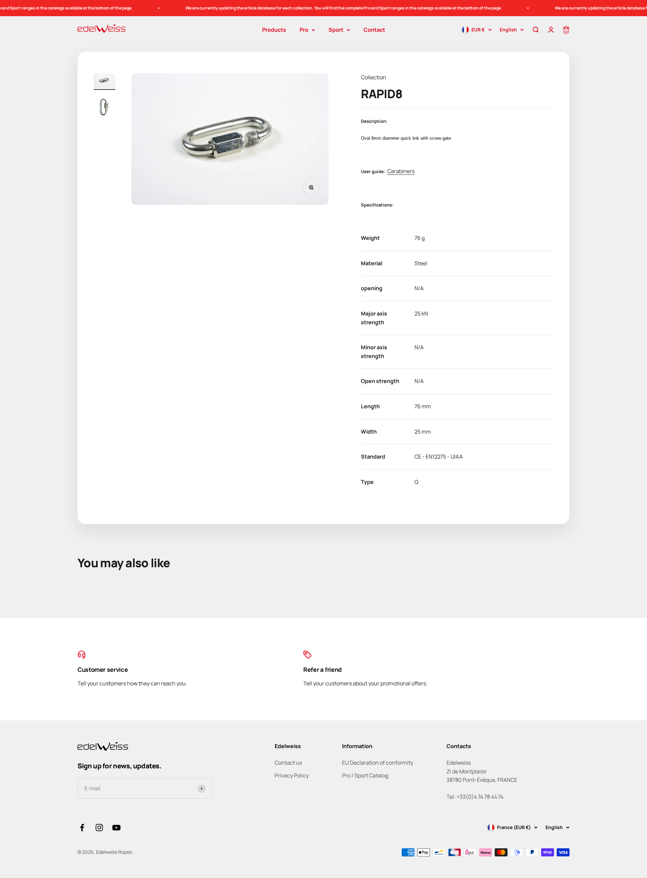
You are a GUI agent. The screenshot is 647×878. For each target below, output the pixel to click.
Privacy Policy (292, 775)
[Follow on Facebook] (82, 827)
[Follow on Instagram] (99, 827)
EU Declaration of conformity (377, 762)
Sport (336, 29)
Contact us (288, 762)
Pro (304, 29)
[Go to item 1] (104, 81)
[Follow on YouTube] (116, 827)
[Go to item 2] (104, 108)
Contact (374, 29)
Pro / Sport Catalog (365, 775)
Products (274, 29)
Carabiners (400, 171)
